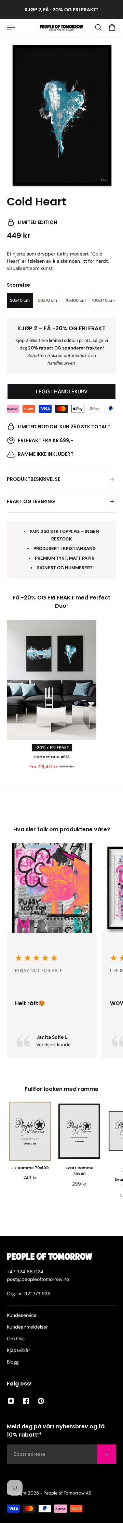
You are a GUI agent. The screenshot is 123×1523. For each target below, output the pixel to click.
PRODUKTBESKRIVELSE (33, 479)
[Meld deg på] (106, 1454)
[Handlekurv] (112, 27)
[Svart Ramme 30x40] (79, 1131)
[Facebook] (25, 1400)
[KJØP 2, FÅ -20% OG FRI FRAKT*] (61, 9)
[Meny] (11, 27)
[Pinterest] (41, 1400)
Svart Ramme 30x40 (79, 1171)
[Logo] (61, 27)
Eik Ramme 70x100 (30, 1168)
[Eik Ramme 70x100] (30, 1131)
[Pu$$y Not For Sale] (51, 950)
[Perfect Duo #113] (51, 680)
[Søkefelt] (98, 27)
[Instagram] (10, 1400)
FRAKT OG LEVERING (31, 501)
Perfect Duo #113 (51, 757)
